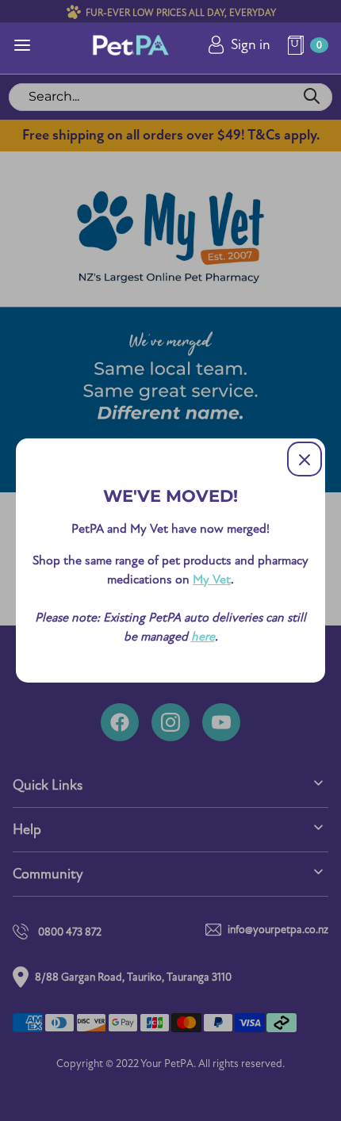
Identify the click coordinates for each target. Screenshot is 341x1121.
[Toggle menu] (22, 45)
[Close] (304, 459)
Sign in (250, 44)
